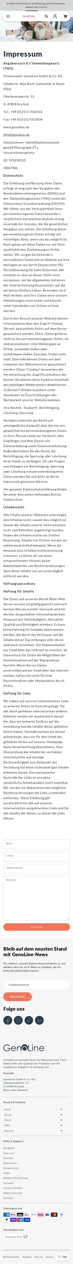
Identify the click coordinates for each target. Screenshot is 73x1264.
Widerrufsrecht (12, 1193)
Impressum (10, 1162)
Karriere (8, 1197)
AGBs (6, 1172)
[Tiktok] (28, 1020)
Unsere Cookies (13, 1187)
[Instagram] (18, 1020)
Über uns (8, 1153)
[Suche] (46, 16)
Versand (8, 1183)
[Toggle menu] (61, 1109)
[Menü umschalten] (8, 16)
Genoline (15, 1257)
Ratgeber (9, 1147)
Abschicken (17, 996)
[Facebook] (7, 1020)
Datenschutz (11, 1168)
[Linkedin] (39, 1020)
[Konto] (55, 16)
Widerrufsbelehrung (15, 1177)
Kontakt (8, 1158)
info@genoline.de (16, 135)
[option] (36, 26)
